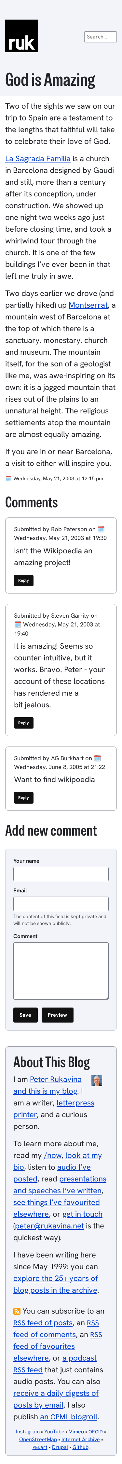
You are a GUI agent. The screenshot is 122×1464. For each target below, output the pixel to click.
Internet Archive (80, 1439)
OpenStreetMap (38, 1439)
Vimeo (76, 1431)
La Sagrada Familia (38, 158)
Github (80, 1447)
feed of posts (43, 1323)
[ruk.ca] (61, 36)
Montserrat (88, 305)
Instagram (28, 1431)
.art (40, 1447)
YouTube (54, 1431)
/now (52, 1155)
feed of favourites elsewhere (57, 1346)
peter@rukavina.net (49, 1226)
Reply (23, 580)
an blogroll (68, 1416)
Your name (26, 860)
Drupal (60, 1447)
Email (20, 890)
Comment (25, 936)
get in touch (82, 1214)
